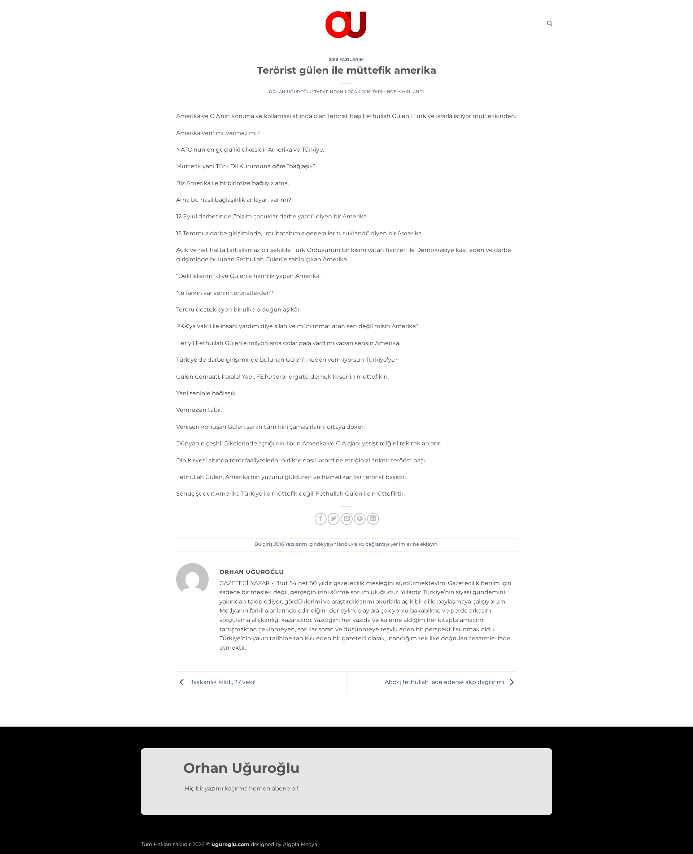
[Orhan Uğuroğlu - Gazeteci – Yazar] (346, 23)
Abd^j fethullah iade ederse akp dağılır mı (445, 682)
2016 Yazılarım (346, 59)
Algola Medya (300, 844)
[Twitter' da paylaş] (334, 519)
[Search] (549, 23)
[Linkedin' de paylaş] (373, 519)
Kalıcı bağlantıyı (370, 544)
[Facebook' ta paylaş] (321, 519)
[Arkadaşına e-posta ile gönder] (347, 519)
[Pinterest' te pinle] (360, 519)
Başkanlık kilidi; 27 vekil (222, 682)
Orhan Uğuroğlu (291, 91)
